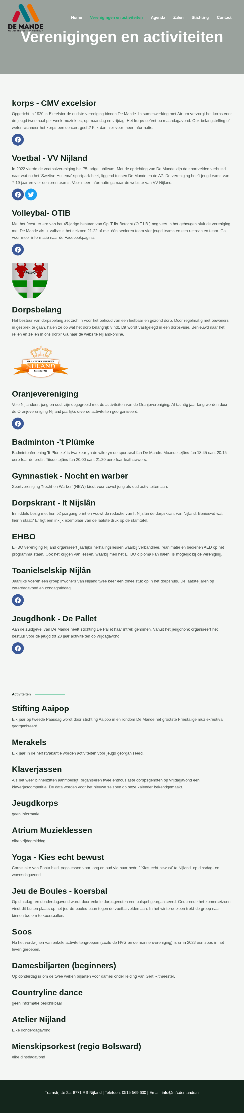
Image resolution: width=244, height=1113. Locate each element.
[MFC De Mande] (25, 17)
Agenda (158, 17)
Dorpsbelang (37, 309)
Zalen (178, 17)
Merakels (29, 742)
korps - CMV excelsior (54, 102)
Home (76, 17)
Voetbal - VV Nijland (49, 158)
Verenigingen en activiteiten (116, 17)
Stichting (200, 17)
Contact (224, 17)
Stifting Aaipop (40, 708)
